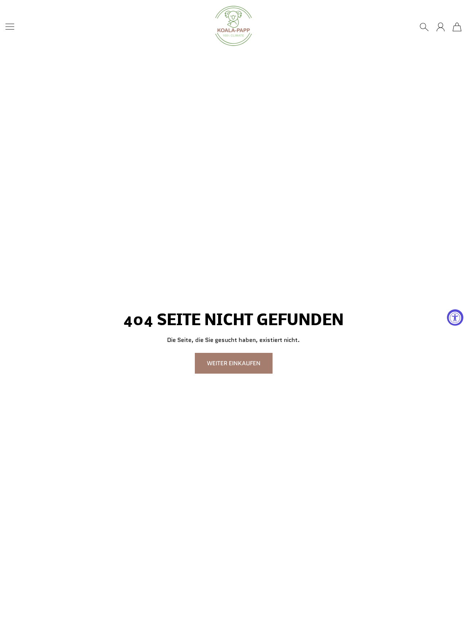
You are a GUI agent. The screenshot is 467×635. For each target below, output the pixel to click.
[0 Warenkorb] (457, 27)
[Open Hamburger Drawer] (9, 26)
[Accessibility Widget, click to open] (455, 317)
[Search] (424, 27)
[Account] (440, 27)
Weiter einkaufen (233, 363)
